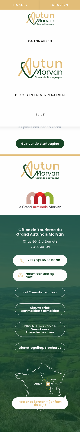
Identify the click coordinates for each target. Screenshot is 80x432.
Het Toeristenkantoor (40, 292)
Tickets (20, 5)
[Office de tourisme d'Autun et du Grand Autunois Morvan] (40, 68)
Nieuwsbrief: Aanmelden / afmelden (40, 309)
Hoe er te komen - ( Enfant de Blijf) (40, 403)
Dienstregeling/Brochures (40, 348)
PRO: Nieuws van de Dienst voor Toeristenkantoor (40, 329)
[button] (40, 41)
